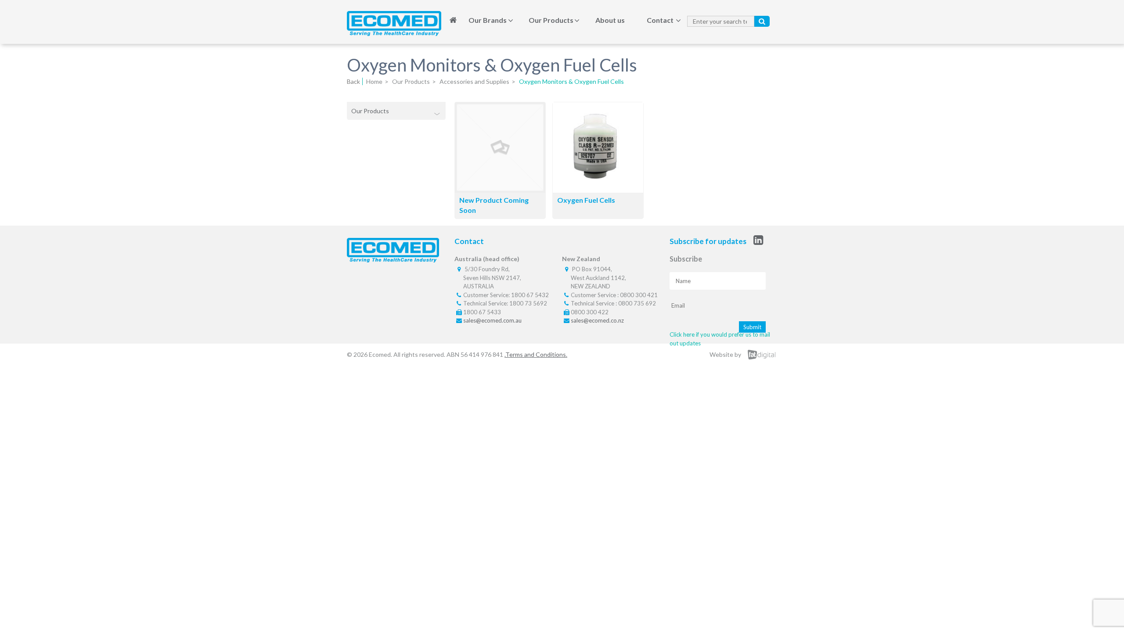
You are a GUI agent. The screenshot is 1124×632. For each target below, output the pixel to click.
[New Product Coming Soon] (500, 190)
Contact (660, 20)
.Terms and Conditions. (535, 354)
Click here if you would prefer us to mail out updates (720, 339)
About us (610, 20)
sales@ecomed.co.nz (597, 320)
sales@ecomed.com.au (492, 320)
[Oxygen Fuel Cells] (598, 190)
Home (453, 20)
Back (353, 81)
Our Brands (487, 20)
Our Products (551, 20)
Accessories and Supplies (474, 81)
